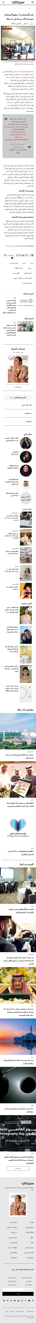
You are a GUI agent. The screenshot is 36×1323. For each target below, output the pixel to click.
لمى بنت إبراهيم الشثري (12, 440)
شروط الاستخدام (30, 1311)
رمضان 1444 (19, 268)
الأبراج (16, 566)
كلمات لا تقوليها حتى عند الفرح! (12, 588)
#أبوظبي (13, 129)
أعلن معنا (12, 1311)
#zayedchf (21, 129)
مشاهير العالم (15, 513)
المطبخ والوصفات (11, 1281)
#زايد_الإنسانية (21, 134)
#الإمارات (14, 132)
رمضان (29, 268)
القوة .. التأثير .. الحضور (27, 405)
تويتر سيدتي (10, 246)
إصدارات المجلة (18, 349)
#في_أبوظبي (21, 132)
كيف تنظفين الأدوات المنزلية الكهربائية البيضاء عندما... (11, 649)
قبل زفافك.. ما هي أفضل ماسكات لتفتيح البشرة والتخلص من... (11, 610)
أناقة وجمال (29, 1285)
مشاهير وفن (29, 1281)
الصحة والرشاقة (12, 1278)
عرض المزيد (18, 1168)
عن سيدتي (14, 1232)
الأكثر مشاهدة (26, 603)
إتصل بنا (6, 1311)
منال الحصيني (14, 495)
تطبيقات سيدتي (12, 1248)
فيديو (32, 1222)
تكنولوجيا (31, 954)
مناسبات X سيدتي (12, 1227)
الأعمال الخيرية (27, 283)
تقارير (32, 1242)
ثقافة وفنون (15, 548)
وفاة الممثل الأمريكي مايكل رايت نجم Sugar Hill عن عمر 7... (11, 518)
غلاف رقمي (13, 1253)
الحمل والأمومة (12, 1285)
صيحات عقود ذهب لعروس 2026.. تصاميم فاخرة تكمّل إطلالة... (11, 688)
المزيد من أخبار (27, 864)
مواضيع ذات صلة (26, 710)
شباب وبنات (30, 752)
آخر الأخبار (14, 1258)
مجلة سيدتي (13, 1222)
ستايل (32, 1237)
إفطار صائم (10, 77)
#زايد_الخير (13, 134)
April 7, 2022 (14, 151)
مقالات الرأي (28, 434)
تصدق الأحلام (28, 413)
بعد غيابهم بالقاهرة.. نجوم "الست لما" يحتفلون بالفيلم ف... (11, 536)
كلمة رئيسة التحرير (20, 397)
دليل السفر (30, 1258)
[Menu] (33, 2)
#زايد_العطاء (18, 137)
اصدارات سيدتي (29, 1253)
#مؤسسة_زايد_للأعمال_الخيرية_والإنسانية (16, 127)
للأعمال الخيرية (17, 71)
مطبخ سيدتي (30, 1227)
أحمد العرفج (15, 484)
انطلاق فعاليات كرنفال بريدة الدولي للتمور (12, 552)
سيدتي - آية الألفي (28, 23)
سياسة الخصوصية (20, 1311)
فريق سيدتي (13, 1242)
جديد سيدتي (27, 509)
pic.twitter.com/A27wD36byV (16, 139)
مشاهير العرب (14, 531)
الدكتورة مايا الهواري (12, 468)
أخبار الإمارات (14, 263)
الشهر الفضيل (28, 273)
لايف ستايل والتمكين (27, 1278)
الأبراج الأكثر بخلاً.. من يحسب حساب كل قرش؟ (11, 570)
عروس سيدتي (29, 1248)
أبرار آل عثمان (14, 454)
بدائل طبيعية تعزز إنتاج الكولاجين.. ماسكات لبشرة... (11, 669)
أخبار (24, 263)
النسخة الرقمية (18, 387)
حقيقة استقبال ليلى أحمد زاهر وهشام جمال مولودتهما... (12, 629)
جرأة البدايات (28, 422)
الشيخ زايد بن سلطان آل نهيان (23, 278)
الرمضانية (21, 74)
